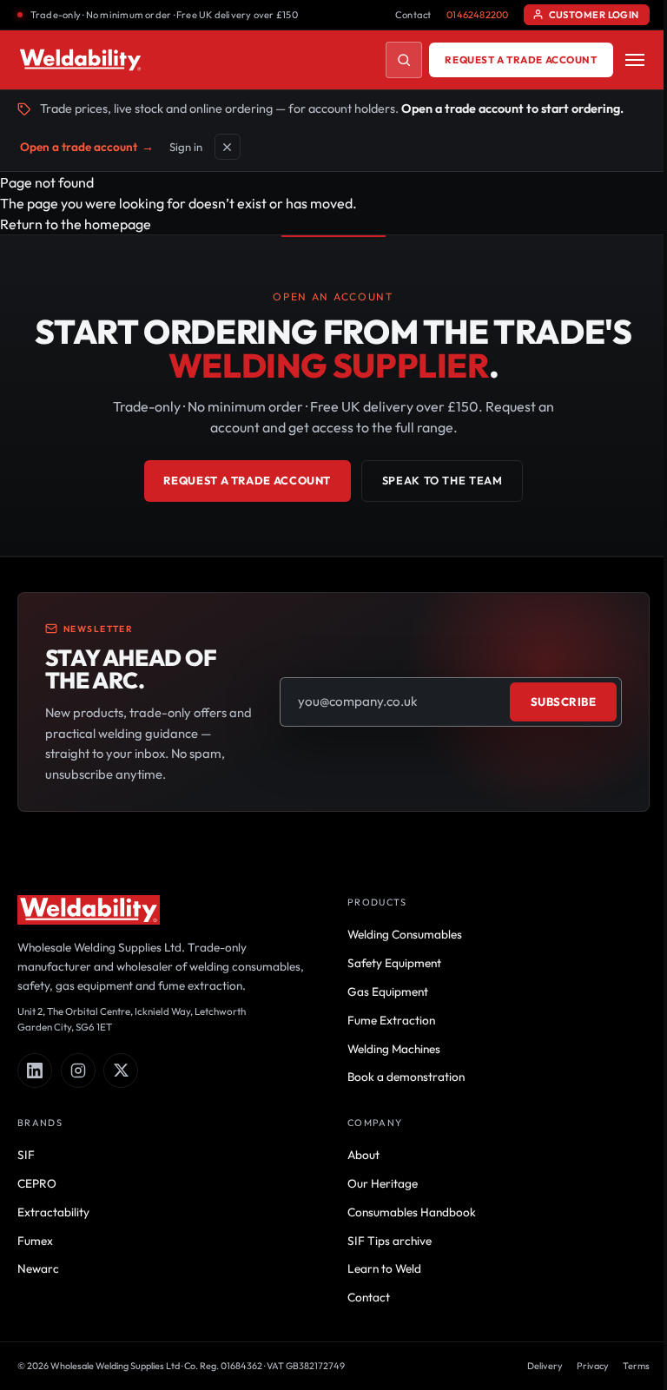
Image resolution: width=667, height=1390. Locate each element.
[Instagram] (78, 1070)
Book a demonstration (406, 1076)
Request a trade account (521, 59)
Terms (636, 1366)
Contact (413, 15)
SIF (26, 1155)
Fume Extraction (391, 1020)
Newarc (38, 1268)
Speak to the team (442, 480)
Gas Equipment (387, 991)
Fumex (35, 1240)
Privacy (593, 1366)
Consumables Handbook (411, 1212)
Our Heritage (382, 1183)
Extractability (53, 1212)
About (363, 1155)
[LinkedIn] (34, 1070)
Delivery (545, 1366)
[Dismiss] (228, 147)
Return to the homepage (75, 224)
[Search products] (404, 60)
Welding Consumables (404, 934)
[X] (120, 1070)
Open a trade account (87, 147)
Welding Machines (393, 1049)
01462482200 (477, 15)
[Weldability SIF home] (80, 60)
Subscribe (564, 701)
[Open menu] (635, 60)
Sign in (185, 147)
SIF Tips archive (389, 1240)
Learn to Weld (384, 1268)
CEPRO (36, 1183)
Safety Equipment (394, 963)
